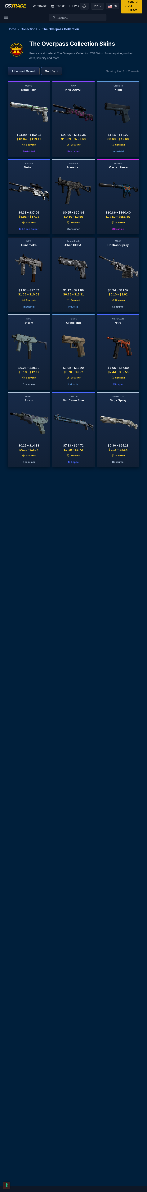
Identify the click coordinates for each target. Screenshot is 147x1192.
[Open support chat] (84, 6)
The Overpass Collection (60, 29)
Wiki (77, 6)
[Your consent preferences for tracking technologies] (6, 1185)
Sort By (51, 71)
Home (11, 29)
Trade (42, 6)
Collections (29, 29)
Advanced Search (24, 71)
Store (60, 6)
